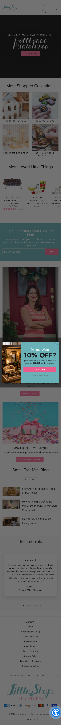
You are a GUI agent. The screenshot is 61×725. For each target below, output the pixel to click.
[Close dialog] (56, 344)
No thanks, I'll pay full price (40, 375)
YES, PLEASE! (40, 369)
